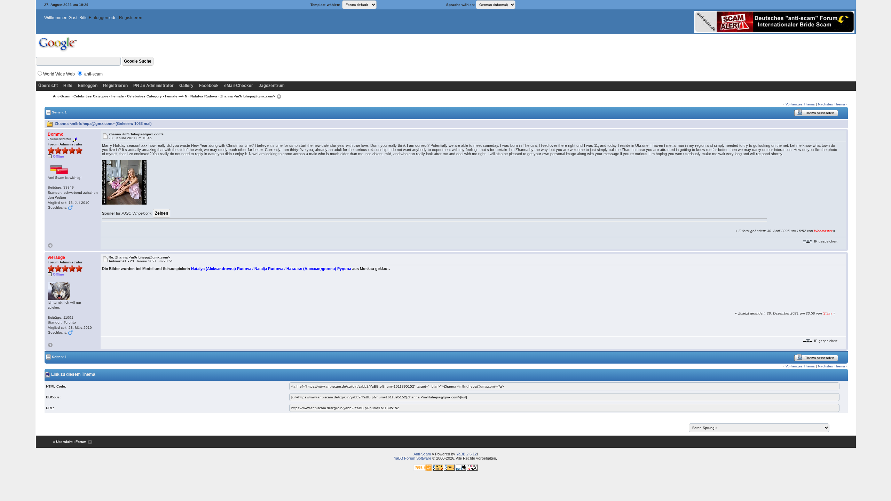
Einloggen (98, 17)
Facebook (209, 85)
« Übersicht (62, 442)
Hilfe (67, 85)
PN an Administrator (153, 85)
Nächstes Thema (831, 104)
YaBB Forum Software (412, 458)
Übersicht (48, 85)
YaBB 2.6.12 (466, 454)
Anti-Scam (61, 96)
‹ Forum (79, 442)
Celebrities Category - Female (98, 96)
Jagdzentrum (272, 85)
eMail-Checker (238, 85)
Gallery (186, 85)
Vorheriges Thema (800, 104)
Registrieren (130, 17)
